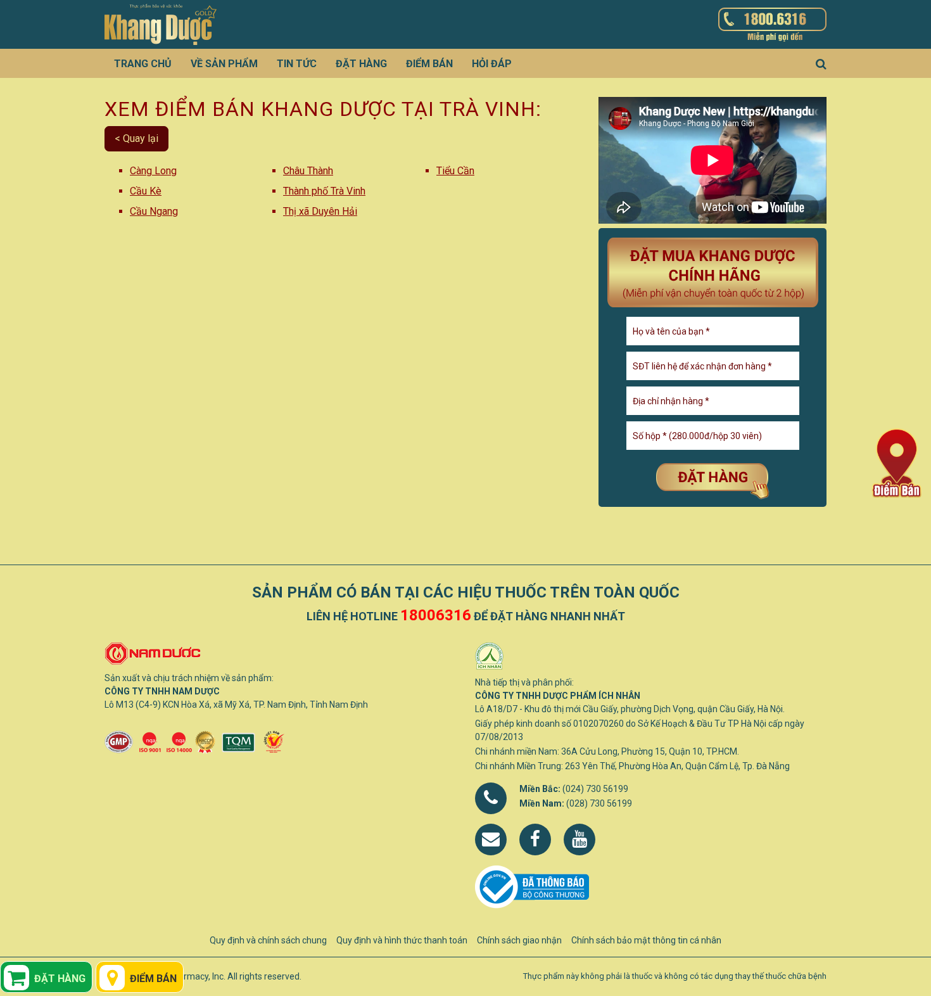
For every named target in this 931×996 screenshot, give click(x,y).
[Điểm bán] (896, 462)
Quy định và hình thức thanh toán (401, 940)
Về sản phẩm (224, 64)
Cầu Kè (146, 191)
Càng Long (153, 171)
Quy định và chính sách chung (268, 940)
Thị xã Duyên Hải (320, 211)
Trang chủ (143, 64)
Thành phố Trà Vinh (324, 191)
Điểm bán (429, 64)
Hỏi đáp (492, 64)
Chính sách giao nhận (519, 940)
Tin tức (297, 64)
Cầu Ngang (154, 211)
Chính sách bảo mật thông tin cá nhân (646, 940)
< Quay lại (136, 138)
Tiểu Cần (455, 171)
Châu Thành (308, 171)
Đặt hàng (361, 64)
